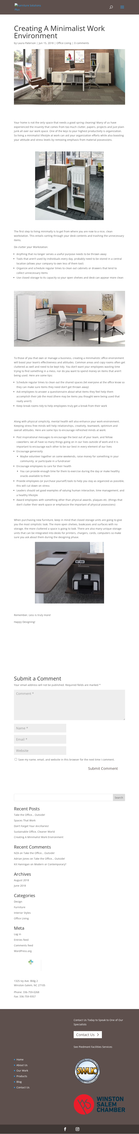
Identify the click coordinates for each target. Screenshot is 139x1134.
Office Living (63, 43)
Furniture (19, 907)
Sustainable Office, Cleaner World (34, 831)
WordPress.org (23, 951)
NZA (16, 853)
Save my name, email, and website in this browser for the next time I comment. (66, 759)
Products (21, 1076)
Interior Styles (22, 912)
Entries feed (21, 939)
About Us (22, 1065)
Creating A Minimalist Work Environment (38, 837)
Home (20, 1059)
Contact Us (85, 1034)
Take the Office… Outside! (29, 814)
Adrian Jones (21, 858)
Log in (17, 934)
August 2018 (21, 880)
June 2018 (20, 885)
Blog (19, 1081)
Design (18, 901)
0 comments (81, 43)
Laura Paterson (27, 43)
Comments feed (23, 945)
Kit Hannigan (22, 864)
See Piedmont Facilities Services (93, 1047)
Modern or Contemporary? (50, 864)
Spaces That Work (24, 820)
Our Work (22, 1070)
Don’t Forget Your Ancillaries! (31, 826)
